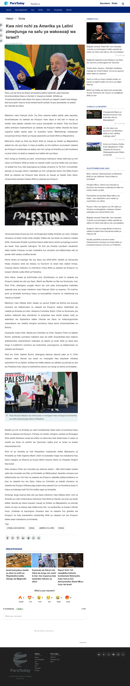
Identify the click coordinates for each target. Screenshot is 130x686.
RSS (52, 662)
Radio (114, 3)
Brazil (61, 528)
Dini (48, 10)
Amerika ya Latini (46, 528)
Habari (9, 18)
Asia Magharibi (21, 10)
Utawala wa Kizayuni (16, 528)
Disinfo (69, 10)
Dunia (8, 10)
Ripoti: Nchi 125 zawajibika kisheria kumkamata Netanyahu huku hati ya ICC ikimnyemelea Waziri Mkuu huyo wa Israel (70, 577)
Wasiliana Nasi (55, 659)
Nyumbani (105, 3)
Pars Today (15, 3)
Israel (32, 528)
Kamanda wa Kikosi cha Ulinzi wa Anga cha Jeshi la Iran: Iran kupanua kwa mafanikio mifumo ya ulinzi (44, 576)
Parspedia (58, 10)
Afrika (40, 10)
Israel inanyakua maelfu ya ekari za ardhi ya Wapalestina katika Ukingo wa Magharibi (17, 574)
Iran (32, 10)
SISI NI (53, 657)
